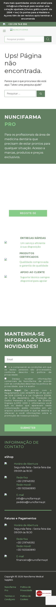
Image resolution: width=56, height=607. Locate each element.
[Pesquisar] (41, 94)
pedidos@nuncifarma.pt (30, 502)
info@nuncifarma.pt (28, 498)
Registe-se (28, 213)
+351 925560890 (26, 488)
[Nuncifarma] (24, 31)
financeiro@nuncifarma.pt (32, 560)
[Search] (48, 39)
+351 (17, 24)
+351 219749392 (25, 481)
